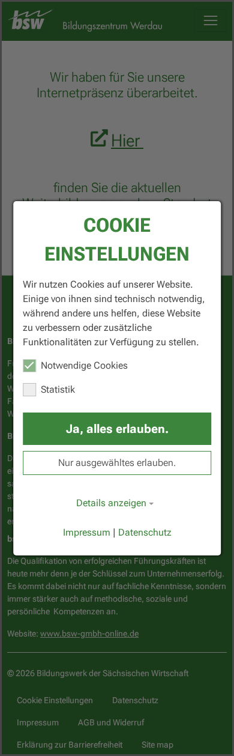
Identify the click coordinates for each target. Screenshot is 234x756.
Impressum (86, 532)
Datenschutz (145, 532)
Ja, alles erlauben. (117, 429)
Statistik (58, 389)
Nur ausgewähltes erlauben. (117, 462)
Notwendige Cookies (84, 365)
